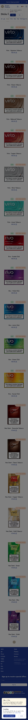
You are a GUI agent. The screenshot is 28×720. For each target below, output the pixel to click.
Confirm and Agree (9, 716)
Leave (21, 716)
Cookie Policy (17, 712)
